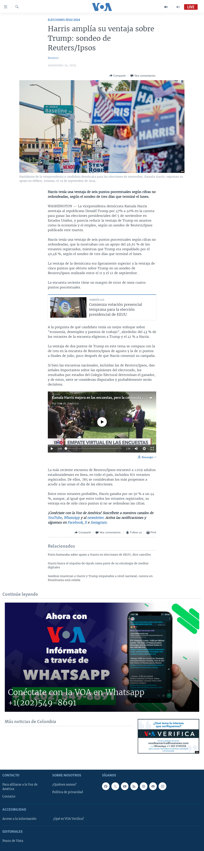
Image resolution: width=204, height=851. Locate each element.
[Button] (117, 75)
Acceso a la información (19, 819)
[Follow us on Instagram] (162, 786)
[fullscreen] (152, 449)
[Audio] (178, 7)
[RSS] (134, 786)
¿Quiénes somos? (64, 784)
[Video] (166, 7)
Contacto (8, 796)
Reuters (53, 58)
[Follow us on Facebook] (106, 786)
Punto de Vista (12, 841)
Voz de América (68, 403)
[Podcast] (143, 786)
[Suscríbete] (153, 786)
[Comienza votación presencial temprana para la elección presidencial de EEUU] (68, 307)
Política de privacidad (67, 792)
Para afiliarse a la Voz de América (19, 787)
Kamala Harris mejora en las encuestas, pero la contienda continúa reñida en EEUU (116, 398)
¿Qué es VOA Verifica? (68, 819)
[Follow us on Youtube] (124, 786)
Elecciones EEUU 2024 (64, 20)
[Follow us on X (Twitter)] (115, 786)
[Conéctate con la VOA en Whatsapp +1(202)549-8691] (102, 657)
